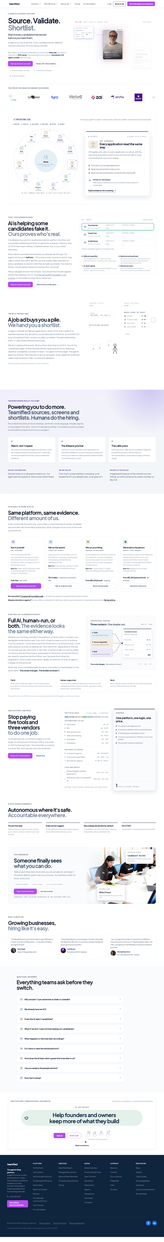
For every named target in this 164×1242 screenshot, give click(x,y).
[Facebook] (148, 1226)
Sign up (59, 1139)
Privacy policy (44, 1226)
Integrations (89, 1197)
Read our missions (82, 1149)
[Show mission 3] (83, 1145)
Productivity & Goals (92, 1175)
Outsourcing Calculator (145, 1193)
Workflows (88, 1184)
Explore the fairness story (98, 189)
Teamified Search (66, 1171)
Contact (113, 1175)
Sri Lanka (113, 1193)
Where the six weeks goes (46, 284)
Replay (150, 220)
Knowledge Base (143, 1184)
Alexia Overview (90, 1171)
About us (113, 1171)
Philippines (114, 1184)
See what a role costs (138, 586)
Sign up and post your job (20, 64)
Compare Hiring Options (68, 1184)
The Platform (38, 1171)
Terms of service (59, 1226)
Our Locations (116, 1180)
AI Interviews (38, 1188)
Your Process (38, 1208)
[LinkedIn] (154, 1226)
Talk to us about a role (63, 586)
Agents (87, 1193)
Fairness (36, 1197)
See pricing (40, 755)
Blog (138, 1171)
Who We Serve (49, 4)
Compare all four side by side (32, 596)
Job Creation (38, 1175)
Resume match (110, 241)
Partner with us (109, 600)
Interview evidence (128, 241)
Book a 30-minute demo (46, 64)
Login (109, 4)
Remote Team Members (68, 1180)
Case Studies (141, 1180)
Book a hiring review (100, 586)
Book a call (74, 1139)
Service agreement (77, 1226)
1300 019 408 (15, 1200)
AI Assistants (89, 1188)
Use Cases (88, 1201)
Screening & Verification (42, 1184)
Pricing (77, 4)
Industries (140, 1188)
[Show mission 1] (79, 1145)
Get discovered (46, 891)
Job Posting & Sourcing (42, 1180)
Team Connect (90, 1180)
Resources (65, 4)
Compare (88, 1206)
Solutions (35, 4)
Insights (139, 1175)
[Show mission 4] (85, 1145)
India (112, 1188)
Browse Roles (141, 1197)
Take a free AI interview (25, 891)
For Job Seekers (89, 4)
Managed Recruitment (68, 1175)
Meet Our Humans (40, 1193)
